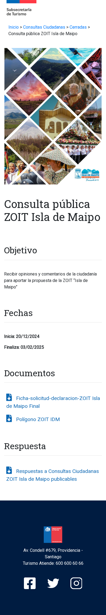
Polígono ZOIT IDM (38, 419)
